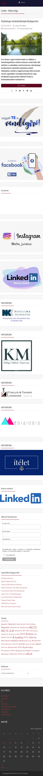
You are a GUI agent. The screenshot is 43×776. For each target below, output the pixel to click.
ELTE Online (5, 696)
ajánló (4, 624)
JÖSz (27, 637)
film (28, 631)
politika (22, 644)
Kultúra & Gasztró (9, 28)
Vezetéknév (6, 539)
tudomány (28, 647)
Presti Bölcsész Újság (8, 707)
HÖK (23, 634)
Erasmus (19, 631)
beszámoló (21, 624)
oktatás (15, 644)
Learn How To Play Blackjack (11, 594)
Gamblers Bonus (7, 578)
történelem (6, 651)
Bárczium (4, 699)
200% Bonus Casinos (8, 603)
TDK (20, 647)
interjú (30, 634)
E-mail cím (6, 523)
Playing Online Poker (8, 600)
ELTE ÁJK (8, 630)
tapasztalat (13, 647)
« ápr (2, 767)
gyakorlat (5, 634)
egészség (25, 627)
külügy (29, 641)
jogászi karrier (7, 637)
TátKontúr (4, 712)
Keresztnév (6, 531)
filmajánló (34, 631)
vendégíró (36, 651)
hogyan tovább (15, 634)
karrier (33, 637)
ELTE (34, 627)
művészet (37, 641)
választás (13, 654)
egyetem (6, 627)
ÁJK (30, 654)
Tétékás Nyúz (5, 714)
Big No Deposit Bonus (8, 581)
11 (10, 747)
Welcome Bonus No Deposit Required (14, 588)
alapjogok (12, 624)
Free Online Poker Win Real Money (12, 591)
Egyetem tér (15, 627)
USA (13, 651)
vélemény (22, 654)
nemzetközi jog (7, 644)
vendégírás (28, 651)
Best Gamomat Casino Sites (11, 606)
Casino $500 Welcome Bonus (11, 585)
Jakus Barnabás (20, 26)
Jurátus (18, 637)
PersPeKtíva (5, 709)
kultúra (15, 641)
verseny (5, 654)
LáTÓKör (4, 704)
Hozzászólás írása (25, 28)
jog (36, 634)
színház (4, 647)
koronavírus (6, 641)
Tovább (22, 85)
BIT (2, 701)
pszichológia (31, 644)
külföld (22, 641)
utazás (19, 651)
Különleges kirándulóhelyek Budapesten (19, 21)
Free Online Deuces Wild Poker (11, 597)
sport (39, 644)
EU (25, 631)
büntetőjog (31, 624)
